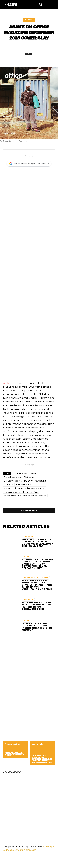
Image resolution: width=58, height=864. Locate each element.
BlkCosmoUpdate (13, 481)
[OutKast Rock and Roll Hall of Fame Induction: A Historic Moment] (11, 625)
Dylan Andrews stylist (35, 481)
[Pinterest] (30, 48)
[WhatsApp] (37, 48)
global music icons (13, 488)
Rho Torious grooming (35, 496)
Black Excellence (12, 477)
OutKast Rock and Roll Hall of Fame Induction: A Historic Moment (37, 626)
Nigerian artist (30, 492)
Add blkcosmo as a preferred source (31, 163)
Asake (6, 383)
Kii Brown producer (35, 488)
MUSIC (27, 556)
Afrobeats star (20, 473)
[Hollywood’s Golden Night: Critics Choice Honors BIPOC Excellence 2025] (11, 604)
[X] (23, 48)
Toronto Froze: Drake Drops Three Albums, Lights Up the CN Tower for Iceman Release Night (37, 563)
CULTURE (28, 536)
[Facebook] (16, 48)
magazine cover (12, 492)
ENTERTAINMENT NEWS (36, 577)
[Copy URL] (51, 48)
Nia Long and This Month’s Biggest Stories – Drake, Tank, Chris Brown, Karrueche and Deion (37, 584)
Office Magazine (12, 496)
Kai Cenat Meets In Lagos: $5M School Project (14, 754)
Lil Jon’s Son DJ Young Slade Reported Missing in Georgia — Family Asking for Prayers (42, 759)
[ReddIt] (44, 48)
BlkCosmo (29, 477)
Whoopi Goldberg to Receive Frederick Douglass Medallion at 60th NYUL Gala (38, 542)
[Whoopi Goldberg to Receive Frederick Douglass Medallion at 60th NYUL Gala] (11, 541)
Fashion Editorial (24, 484)
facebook (8, 484)
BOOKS (29, 20)
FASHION (28, 599)
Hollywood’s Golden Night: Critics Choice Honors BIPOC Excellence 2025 (37, 605)
